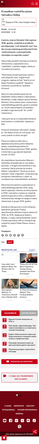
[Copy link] (2, 235)
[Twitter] (22, 420)
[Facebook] (10, 420)
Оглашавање (8, 410)
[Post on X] (14, 235)
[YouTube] (4, 420)
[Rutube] (28, 420)
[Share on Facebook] (6, 235)
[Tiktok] (34, 420)
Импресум (19, 406)
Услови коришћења (27, 410)
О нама (8, 406)
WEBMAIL (19, 414)
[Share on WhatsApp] (18, 235)
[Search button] (32, 4)
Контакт (30, 406)
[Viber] (19, 427)
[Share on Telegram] (10, 235)
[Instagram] (16, 420)
